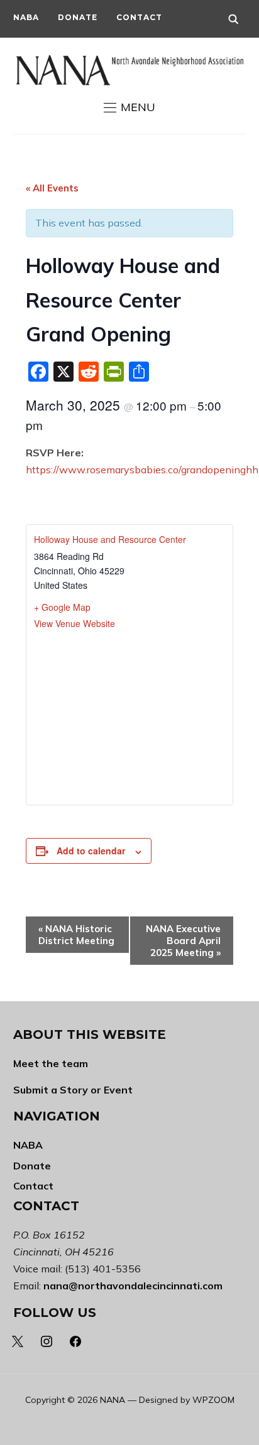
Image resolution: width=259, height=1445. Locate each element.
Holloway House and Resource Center (110, 539)
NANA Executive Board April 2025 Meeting (183, 941)
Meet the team (50, 1063)
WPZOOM (213, 1399)
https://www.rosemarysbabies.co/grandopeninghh (142, 469)
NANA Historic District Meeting (76, 935)
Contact (139, 17)
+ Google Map (62, 607)
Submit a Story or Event (73, 1089)
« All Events (52, 188)
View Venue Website (74, 623)
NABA (26, 17)
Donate (77, 17)
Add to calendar (91, 850)
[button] (129, 107)
